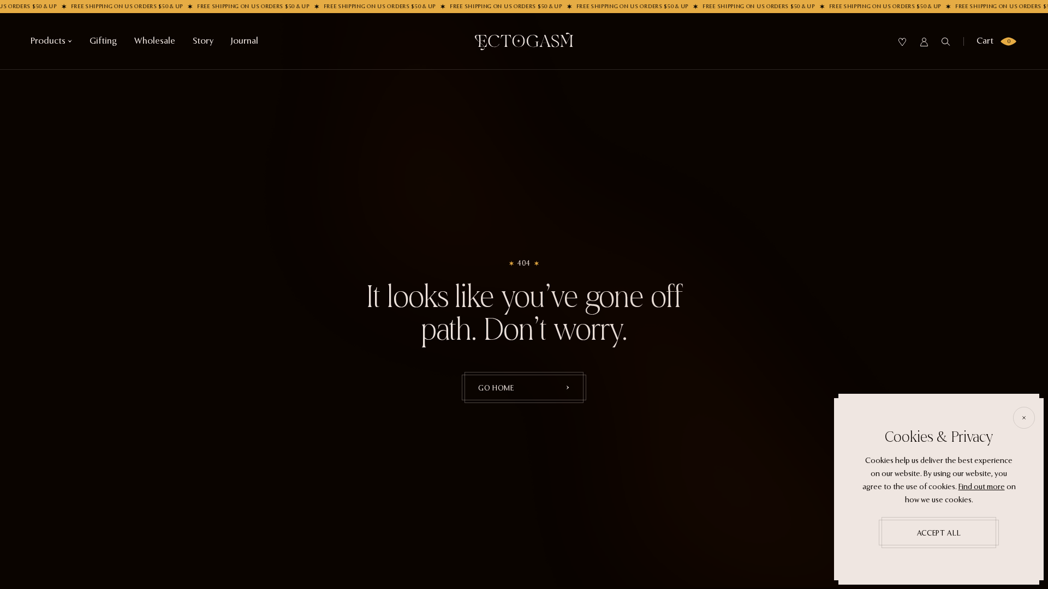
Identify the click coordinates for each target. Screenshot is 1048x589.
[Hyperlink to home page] (524, 41)
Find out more (981, 486)
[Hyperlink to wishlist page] (902, 42)
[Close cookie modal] (1024, 418)
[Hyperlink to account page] (924, 42)
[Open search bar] (946, 42)
